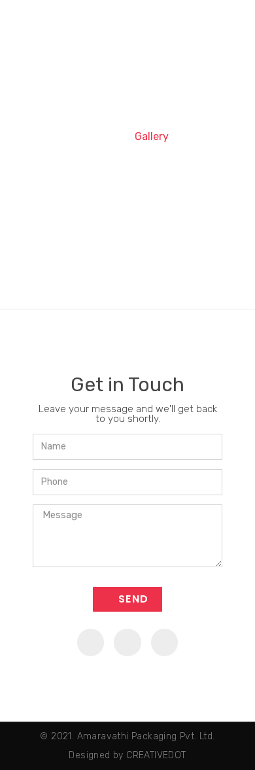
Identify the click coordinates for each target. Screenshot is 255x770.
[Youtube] (127, 642)
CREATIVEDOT (156, 755)
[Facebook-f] (91, 642)
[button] (227, 18)
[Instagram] (164, 642)
